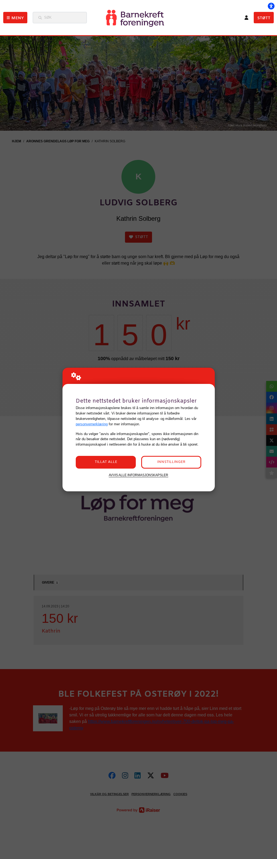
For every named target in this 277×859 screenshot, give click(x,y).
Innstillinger (171, 462)
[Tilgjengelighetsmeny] (271, 6)
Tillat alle (106, 462)
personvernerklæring (92, 424)
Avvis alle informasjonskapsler (138, 475)
